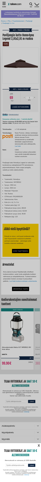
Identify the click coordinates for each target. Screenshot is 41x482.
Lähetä (32, 465)
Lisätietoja (26, 474)
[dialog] (20, 241)
